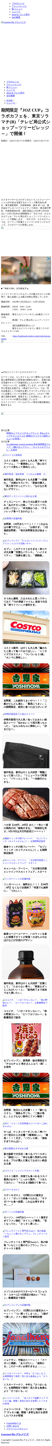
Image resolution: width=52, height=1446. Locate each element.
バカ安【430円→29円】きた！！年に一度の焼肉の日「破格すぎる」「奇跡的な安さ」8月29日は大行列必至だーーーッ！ (26, 828)
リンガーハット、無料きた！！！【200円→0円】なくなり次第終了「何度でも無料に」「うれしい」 (26, 887)
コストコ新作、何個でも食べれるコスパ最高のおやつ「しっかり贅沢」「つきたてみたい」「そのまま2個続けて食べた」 (26, 1179)
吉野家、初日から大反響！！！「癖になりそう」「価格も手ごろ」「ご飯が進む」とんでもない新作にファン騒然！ (25, 1113)
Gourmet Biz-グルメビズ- (15, 1434)
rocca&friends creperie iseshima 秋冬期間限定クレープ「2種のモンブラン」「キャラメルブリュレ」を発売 (28, 447)
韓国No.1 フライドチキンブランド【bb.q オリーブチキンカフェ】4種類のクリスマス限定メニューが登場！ (28, 436)
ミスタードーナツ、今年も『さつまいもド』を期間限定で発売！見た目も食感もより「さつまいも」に (25, 1387)
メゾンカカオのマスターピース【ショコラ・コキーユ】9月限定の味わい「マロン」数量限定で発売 (25, 1294)
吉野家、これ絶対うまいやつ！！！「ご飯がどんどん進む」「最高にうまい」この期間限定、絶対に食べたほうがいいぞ (25, 703)
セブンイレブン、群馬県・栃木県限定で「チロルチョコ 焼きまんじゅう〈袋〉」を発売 (26, 1063)
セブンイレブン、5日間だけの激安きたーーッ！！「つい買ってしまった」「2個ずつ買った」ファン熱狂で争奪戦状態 (26, 1313)
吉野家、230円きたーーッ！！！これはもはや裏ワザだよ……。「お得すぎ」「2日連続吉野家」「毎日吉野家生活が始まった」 (26, 529)
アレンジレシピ (19, 6)
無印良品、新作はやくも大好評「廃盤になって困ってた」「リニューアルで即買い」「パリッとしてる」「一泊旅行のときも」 (25, 777)
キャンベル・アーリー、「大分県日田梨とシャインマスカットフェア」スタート (25, 870)
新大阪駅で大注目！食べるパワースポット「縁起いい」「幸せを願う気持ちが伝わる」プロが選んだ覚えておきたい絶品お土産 (25, 1159)
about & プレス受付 (21, 14)
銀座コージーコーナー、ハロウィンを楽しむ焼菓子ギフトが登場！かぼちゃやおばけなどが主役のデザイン (25, 937)
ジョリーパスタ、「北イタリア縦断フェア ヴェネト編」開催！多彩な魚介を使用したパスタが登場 (26, 1412)
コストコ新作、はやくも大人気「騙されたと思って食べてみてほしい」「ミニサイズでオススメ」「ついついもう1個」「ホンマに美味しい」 (25, 653)
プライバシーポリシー (17, 1429)
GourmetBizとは (13, 1423)
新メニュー (17, 9)
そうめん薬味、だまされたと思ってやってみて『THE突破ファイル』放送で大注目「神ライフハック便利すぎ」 (25, 601)
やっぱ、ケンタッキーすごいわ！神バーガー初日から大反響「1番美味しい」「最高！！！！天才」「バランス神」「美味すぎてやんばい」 (26, 1136)
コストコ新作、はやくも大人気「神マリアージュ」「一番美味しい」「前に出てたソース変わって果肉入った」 (25, 463)
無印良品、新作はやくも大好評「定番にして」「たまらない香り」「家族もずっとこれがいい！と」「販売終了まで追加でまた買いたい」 (25, 988)
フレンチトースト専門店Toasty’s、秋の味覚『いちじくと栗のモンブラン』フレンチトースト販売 (26, 1245)
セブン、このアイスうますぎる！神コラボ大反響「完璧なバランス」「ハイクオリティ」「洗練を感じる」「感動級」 (25, 552)
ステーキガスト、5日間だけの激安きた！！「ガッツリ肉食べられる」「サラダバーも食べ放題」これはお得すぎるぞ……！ (25, 1200)
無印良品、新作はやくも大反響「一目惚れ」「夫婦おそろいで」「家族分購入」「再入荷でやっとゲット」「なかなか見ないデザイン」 (25, 484)
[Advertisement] (26, 52)
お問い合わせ (12, 1426)
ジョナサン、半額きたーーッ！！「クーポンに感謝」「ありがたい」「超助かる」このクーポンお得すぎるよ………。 (25, 1363)
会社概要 (16, 17)
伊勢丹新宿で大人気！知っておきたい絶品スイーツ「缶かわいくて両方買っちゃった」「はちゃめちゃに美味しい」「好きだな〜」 (25, 724)
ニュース (16, 12)
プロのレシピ (18, 3)
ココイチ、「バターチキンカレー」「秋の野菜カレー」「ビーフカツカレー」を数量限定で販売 (25, 1014)
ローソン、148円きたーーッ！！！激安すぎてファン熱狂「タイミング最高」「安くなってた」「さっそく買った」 (26, 1220)
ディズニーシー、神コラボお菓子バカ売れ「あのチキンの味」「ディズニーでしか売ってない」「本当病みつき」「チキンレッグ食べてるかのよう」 (25, 506)
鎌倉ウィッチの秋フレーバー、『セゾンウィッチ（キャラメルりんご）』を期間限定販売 (25, 849)
